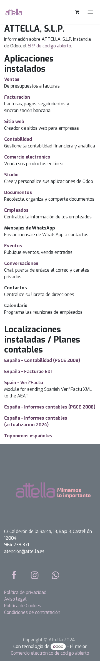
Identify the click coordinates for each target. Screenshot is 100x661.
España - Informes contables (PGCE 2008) (49, 407)
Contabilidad (18, 139)
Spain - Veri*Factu (23, 383)
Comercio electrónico (27, 157)
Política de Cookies (22, 606)
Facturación (17, 97)
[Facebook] (14, 575)
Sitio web (14, 121)
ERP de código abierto (49, 46)
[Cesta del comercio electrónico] (76, 11)
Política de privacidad (25, 592)
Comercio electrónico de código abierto (50, 653)
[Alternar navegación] (90, 12)
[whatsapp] (55, 575)
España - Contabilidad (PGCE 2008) (42, 360)
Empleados (16, 210)
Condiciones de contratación (32, 612)
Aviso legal (15, 599)
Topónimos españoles (28, 436)
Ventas (11, 79)
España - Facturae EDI (28, 371)
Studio (11, 175)
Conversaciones (21, 263)
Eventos (13, 246)
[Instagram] (35, 575)
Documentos (18, 192)
